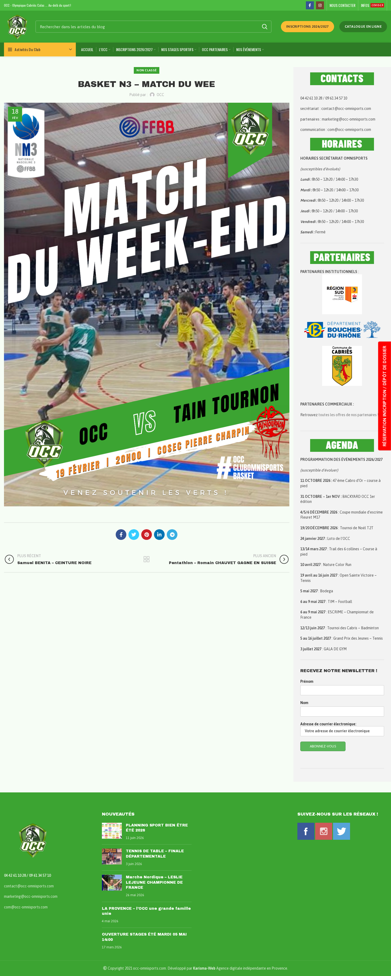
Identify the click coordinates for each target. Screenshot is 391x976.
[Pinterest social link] (146, 534)
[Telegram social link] (172, 534)
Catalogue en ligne (363, 26)
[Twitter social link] (133, 534)
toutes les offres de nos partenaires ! (348, 415)
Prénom (306, 681)
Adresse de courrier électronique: (328, 724)
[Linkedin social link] (159, 534)
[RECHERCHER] (264, 26)
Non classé (146, 70)
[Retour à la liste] (147, 559)
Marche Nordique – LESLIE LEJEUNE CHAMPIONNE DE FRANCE (154, 882)
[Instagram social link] (320, 5)
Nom (304, 703)
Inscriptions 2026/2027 (307, 26)
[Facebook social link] (310, 5)
